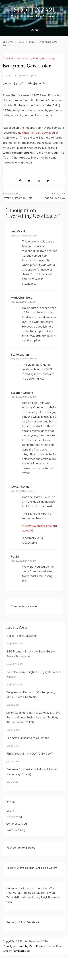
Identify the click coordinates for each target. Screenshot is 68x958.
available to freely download (36, 132)
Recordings (48, 58)
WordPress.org (16, 830)
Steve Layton (29, 75)
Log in (10, 810)
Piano (35, 58)
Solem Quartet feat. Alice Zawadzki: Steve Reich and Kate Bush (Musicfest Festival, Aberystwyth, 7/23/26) (33, 717)
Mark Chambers (21, 297)
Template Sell (21, 951)
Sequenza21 (34, 10)
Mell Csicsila (19, 231)
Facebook (32, 922)
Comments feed (16, 823)
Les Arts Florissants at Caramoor (27, 738)
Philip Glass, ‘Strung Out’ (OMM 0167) (29, 753)
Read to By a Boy (54, 198)
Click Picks (9, 58)
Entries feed (14, 817)
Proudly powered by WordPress (23, 946)
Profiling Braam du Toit (17, 198)
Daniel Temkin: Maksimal (21, 635)
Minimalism (23, 58)
